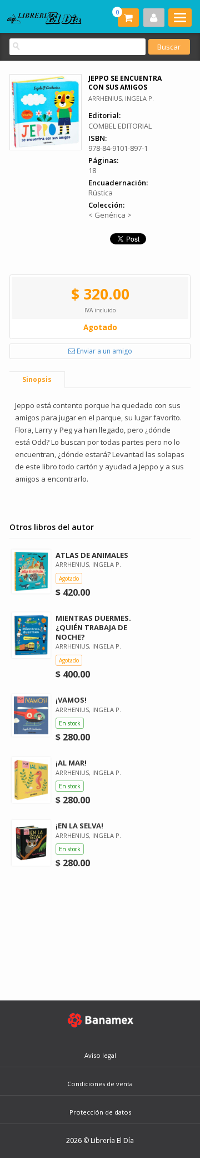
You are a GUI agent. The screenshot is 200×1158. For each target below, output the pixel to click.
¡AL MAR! (71, 763)
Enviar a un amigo (103, 351)
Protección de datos (100, 1112)
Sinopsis (37, 379)
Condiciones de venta (100, 1084)
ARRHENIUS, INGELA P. (121, 98)
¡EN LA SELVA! (79, 826)
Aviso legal (100, 1055)
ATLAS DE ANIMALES (92, 555)
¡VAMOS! (71, 700)
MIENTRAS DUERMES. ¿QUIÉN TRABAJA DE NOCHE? (93, 627)
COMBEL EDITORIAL (120, 126)
